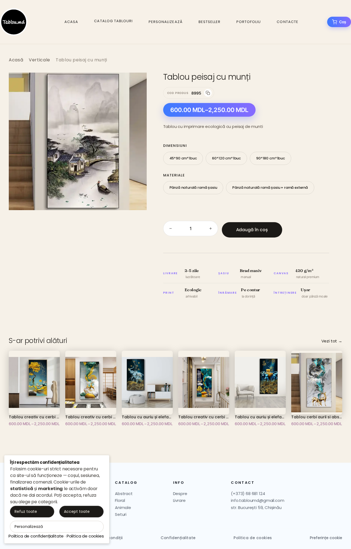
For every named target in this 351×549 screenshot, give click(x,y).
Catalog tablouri (113, 21)
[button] (136, 82)
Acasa (71, 21)
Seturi (120, 514)
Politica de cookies (253, 538)
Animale (123, 507)
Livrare (179, 500)
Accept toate (77, 511)
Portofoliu (248, 21)
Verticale (39, 60)
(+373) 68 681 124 (248, 493)
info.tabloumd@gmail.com (257, 500)
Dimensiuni (175, 145)
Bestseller (209, 21)
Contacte (287, 21)
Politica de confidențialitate (36, 536)
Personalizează (166, 21)
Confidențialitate (178, 538)
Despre (180, 493)
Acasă (16, 60)
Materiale (174, 175)
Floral (120, 500)
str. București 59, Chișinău (256, 507)
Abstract (124, 493)
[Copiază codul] (208, 93)
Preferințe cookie (326, 538)
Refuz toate (26, 511)
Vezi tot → (331, 341)
